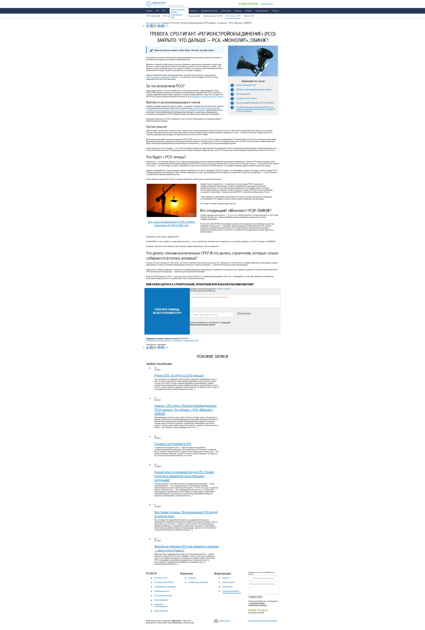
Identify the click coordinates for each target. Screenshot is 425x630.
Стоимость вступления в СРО (172, 444)
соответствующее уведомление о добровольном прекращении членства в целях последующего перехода (183, 109)
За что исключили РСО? (246, 85)
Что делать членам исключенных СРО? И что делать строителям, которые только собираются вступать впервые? (256, 109)
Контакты (275, 11)
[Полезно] (186, 338)
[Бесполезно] (182, 338)
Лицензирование (161, 600)
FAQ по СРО (249, 16)
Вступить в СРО (161, 578)
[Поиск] (276, 4)
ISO (163, 11)
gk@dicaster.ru (225, 621)
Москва (174, 12)
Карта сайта (227, 587)
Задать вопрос (267, 4)
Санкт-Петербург (178, 6)
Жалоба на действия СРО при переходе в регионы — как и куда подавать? (186, 548)
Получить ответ (244, 313)
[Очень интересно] (188, 338)
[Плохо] (181, 338)
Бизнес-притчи (228, 582)
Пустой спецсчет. (243, 94)
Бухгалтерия (226, 11)
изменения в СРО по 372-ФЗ (158, 340)
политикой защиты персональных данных (210, 323)
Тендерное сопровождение (160, 605)
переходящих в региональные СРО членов (205, 97)
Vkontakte (273, 621)
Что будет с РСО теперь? (246, 98)
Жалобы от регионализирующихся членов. (253, 89)
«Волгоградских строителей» (158, 77)
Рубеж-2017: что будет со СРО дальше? (179, 375)
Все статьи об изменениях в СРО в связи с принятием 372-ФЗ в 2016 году (171, 223)
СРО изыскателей (192, 16)
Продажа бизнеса (190, 11)
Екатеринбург (176, 15)
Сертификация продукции (165, 587)
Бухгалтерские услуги (163, 595)
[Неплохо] (184, 338)
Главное (149, 11)
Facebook (252, 621)
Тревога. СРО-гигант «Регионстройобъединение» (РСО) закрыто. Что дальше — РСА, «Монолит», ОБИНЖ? (185, 410)
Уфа (172, 17)
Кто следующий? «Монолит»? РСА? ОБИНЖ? (255, 103)
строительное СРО (191, 340)
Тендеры (248, 11)
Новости (225, 578)
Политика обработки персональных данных (231, 592)
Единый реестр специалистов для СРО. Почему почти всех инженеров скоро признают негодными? (184, 476)
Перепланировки (262, 11)
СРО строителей (153, 16)
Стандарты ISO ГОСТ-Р (164, 582)
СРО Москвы (176, 340)
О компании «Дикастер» (198, 582)
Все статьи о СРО (233, 16)
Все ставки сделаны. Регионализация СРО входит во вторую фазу (186, 514)
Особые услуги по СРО (212, 16)
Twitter (266, 621)
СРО (157, 11)
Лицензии (238, 11)
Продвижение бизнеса (209, 11)
